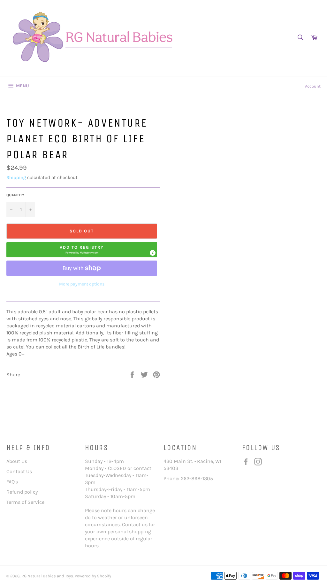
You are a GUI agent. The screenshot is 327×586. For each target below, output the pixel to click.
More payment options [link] (81, 284)
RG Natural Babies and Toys (47, 576)
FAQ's (12, 482)
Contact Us (19, 471)
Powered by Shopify (93, 576)
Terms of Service (25, 502)
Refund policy (22, 492)
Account (313, 86)
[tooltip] (153, 253)
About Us (16, 461)
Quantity (15, 195)
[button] (81, 249)
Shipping (16, 177)
